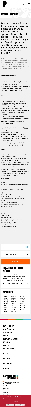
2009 (21, 305)
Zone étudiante (8, 329)
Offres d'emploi (8, 349)
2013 (12, 304)
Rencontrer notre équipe (13, 283)
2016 (12, 302)
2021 (21, 298)
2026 (4, 296)
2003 (21, 309)
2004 (12, 309)
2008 (4, 307)
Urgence (6, 345)
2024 (21, 296)
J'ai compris (10, 404)
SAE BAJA (11, 81)
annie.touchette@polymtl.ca (8, 226)
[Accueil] (4, 4)
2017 (4, 302)
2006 (21, 307)
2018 (21, 300)
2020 (4, 300)
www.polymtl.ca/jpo (6, 206)
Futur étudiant (8, 326)
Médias (5, 336)
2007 (12, 307)
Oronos (13, 101)
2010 (12, 305)
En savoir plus (20, 404)
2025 (12, 296)
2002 (4, 311)
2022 (12, 298)
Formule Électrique (18, 86)
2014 (4, 304)
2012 (21, 304)
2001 (12, 311)
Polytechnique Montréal (7, 62)
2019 (12, 300)
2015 (21, 302)
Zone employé (8, 332)
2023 (4, 298)
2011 (4, 305)
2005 (4, 309)
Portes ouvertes (16, 68)
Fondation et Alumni (10, 339)
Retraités (6, 342)
